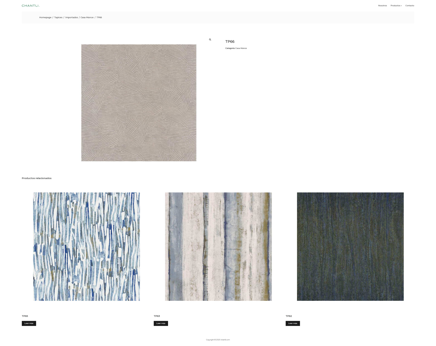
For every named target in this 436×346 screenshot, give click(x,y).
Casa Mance (87, 17)
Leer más (29, 323)
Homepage (45, 17)
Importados (71, 17)
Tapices (58, 17)
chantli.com (225, 340)
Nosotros (382, 6)
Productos (395, 6)
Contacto (409, 6)
